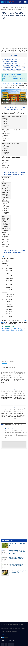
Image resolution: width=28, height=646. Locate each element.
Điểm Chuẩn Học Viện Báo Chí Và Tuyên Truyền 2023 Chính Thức (6, 380)
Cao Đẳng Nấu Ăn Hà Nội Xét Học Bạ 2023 (14, 79)
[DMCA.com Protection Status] (4, 637)
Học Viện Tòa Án (20, 424)
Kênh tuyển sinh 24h (18, 640)
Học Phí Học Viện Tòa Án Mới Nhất (12, 330)
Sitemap (2, 634)
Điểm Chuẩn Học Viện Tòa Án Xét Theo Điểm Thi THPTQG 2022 (13, 68)
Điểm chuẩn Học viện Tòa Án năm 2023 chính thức (13, 9)
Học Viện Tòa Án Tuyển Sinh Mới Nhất (14, 328)
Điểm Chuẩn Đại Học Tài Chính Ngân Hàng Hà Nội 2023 (6, 397)
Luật (3, 256)
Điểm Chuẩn (6, 7)
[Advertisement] (14, 34)
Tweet (4, 363)
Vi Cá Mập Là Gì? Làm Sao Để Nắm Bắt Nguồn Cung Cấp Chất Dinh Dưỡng (17, 552)
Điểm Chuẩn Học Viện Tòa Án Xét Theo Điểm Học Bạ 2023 (13, 60)
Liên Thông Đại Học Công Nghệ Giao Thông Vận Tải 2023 (14, 75)
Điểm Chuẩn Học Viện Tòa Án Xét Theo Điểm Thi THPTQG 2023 (13, 64)
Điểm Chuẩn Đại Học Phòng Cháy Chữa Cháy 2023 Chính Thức (7, 415)
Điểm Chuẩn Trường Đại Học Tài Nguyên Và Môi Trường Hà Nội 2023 (19, 416)
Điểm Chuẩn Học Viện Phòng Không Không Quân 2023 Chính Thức (19, 397)
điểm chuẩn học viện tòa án (10, 424)
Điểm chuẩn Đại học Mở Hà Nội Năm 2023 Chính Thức (19, 379)
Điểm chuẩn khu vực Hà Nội (17, 7)
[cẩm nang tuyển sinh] (20, 2)
